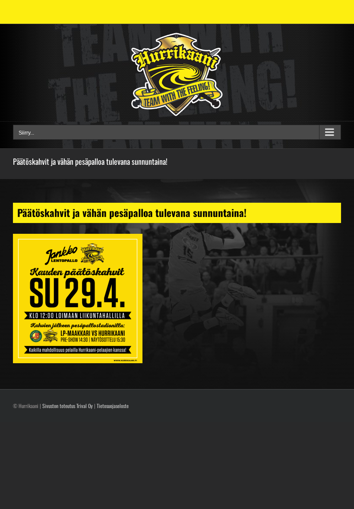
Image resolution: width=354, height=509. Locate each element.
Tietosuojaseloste (113, 405)
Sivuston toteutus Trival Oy (67, 405)
